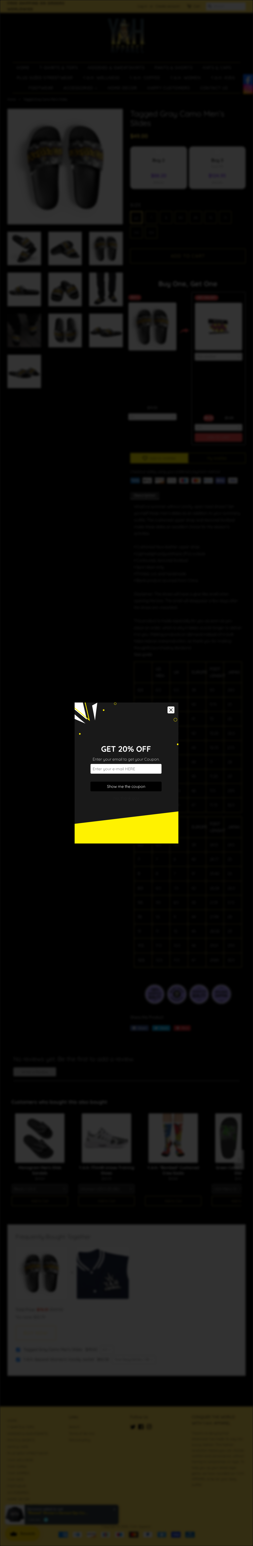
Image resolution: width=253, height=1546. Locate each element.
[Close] (171, 709)
